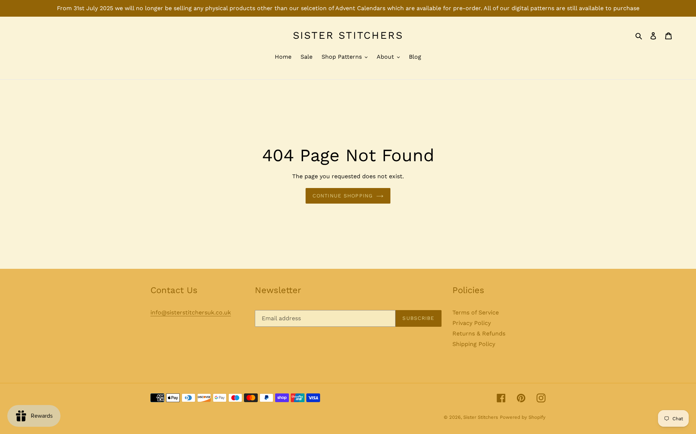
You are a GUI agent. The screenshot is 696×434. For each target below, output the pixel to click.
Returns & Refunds (478, 333)
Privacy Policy (471, 323)
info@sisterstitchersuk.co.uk (190, 312)
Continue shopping (342, 196)
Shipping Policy (473, 344)
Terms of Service (475, 312)
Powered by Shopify (523, 417)
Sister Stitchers (348, 35)
